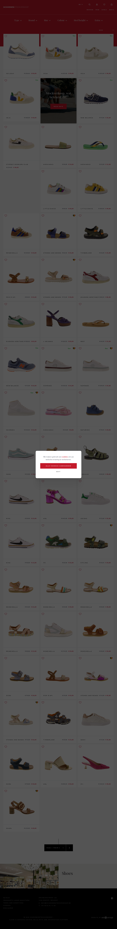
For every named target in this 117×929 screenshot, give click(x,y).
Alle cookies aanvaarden (58, 466)
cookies (65, 457)
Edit (58, 471)
